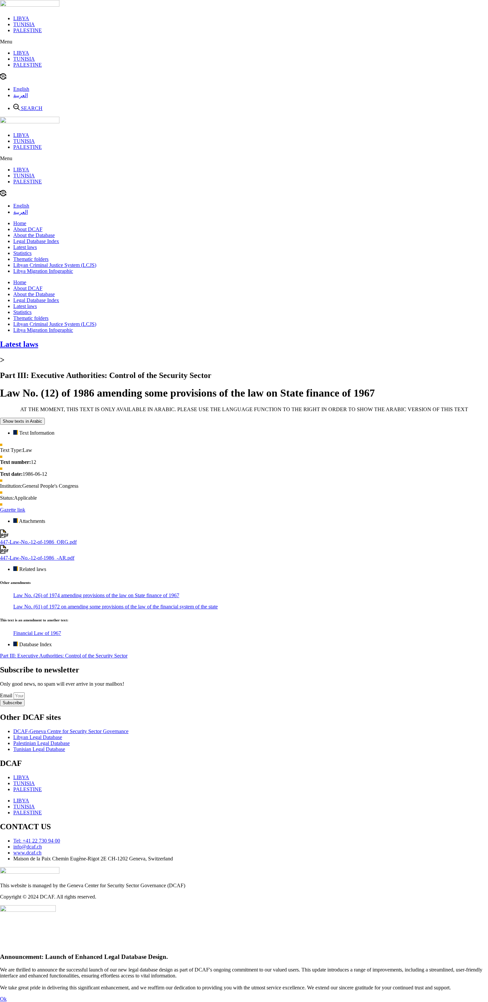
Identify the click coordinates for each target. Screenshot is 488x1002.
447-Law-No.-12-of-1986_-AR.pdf (37, 558)
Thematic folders (30, 259)
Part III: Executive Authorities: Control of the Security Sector (63, 655)
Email (7, 695)
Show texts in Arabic (22, 421)
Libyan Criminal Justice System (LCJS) (54, 265)
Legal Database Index (36, 241)
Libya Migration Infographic (43, 271)
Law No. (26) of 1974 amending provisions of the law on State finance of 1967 (96, 595)
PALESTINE (27, 30)
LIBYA (21, 18)
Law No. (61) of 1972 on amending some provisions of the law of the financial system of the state (115, 606)
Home (19, 223)
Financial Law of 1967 (37, 633)
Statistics (22, 253)
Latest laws (25, 247)
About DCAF (27, 229)
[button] (244, 42)
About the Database (34, 235)
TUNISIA (24, 24)
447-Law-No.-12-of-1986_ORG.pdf (38, 542)
